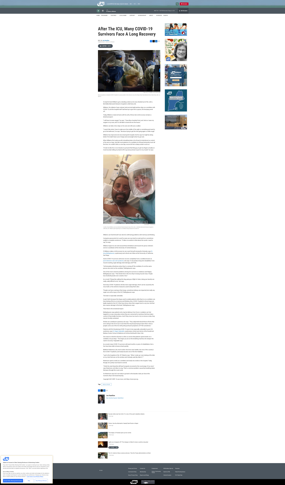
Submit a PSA (166, 471)
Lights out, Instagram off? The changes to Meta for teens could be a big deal (128, 442)
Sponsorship (142, 15)
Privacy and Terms (132, 468)
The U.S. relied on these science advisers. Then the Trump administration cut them (129, 453)
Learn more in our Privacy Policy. (35, 476)
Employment (155, 468)
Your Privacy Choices (41, 480)
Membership (143, 471)
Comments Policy (132, 471)
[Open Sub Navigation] (108, 15)
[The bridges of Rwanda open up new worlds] (103, 435)
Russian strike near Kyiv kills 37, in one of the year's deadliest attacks (126, 414)
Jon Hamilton (106, 40)
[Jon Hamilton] (101, 399)
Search (165, 15)
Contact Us (142, 468)
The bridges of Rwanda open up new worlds (119, 432)
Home (98, 15)
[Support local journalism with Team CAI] (176, 29)
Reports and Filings (144, 475)
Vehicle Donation (167, 475)
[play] (98, 11)
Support (132, 15)
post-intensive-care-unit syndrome (113, 261)
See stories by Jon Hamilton (115, 398)
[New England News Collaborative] (176, 100)
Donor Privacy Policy (133, 475)
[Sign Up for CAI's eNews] (176, 75)
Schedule (159, 15)
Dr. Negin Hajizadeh (118, 331)
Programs (104, 15)
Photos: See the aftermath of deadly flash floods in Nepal (123, 423)
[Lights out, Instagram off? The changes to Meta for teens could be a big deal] (103, 444)
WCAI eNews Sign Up (168, 468)
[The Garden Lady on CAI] (176, 50)
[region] (27, 470)
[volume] (103, 10)
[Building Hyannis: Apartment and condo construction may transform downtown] (176, 122)
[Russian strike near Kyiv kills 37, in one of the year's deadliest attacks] (103, 416)
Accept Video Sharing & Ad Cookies (13, 480)
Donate (184, 4)
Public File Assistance (180, 471)
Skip (29, 480)
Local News (122, 15)
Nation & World (106, 384)
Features (113, 15)
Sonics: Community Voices (156, 472)
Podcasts (177, 468)
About (151, 15)
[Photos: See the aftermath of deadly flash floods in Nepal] (103, 426)
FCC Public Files (178, 475)
